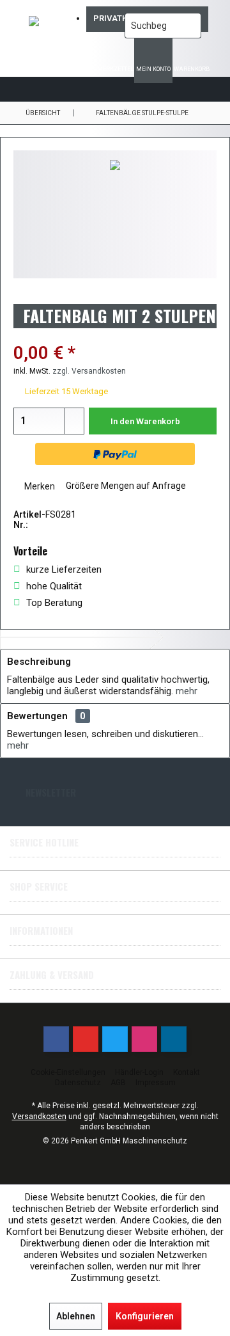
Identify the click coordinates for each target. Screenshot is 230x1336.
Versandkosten (39, 1116)
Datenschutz (78, 1082)
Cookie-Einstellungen (68, 1072)
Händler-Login (139, 1072)
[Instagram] (144, 1039)
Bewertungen (37, 716)
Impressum (155, 1082)
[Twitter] (115, 1039)
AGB (118, 1082)
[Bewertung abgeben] (115, 336)
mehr (186, 691)
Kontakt (186, 1072)
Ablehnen (75, 1316)
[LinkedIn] (174, 1039)
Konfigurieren (145, 1316)
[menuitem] (191, 60)
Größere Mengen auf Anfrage (125, 486)
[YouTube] (85, 1039)
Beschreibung (39, 661)
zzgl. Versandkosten (89, 371)
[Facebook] (56, 1039)
